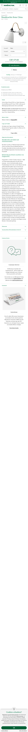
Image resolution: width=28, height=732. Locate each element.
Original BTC (14, 119)
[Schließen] (27, 1)
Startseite (3, 12)
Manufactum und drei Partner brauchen (10, 714)
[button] (25, 23)
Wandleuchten (10, 12)
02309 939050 (17, 278)
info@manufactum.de (17, 280)
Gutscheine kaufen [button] (14, 328)
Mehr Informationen (23, 730)
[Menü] (1, 5)
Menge (6, 55)
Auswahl (6, 48)
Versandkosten (20, 61)
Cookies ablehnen (4, 730)
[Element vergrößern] (25, 42)
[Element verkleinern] (23, 42)
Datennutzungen (19, 716)
